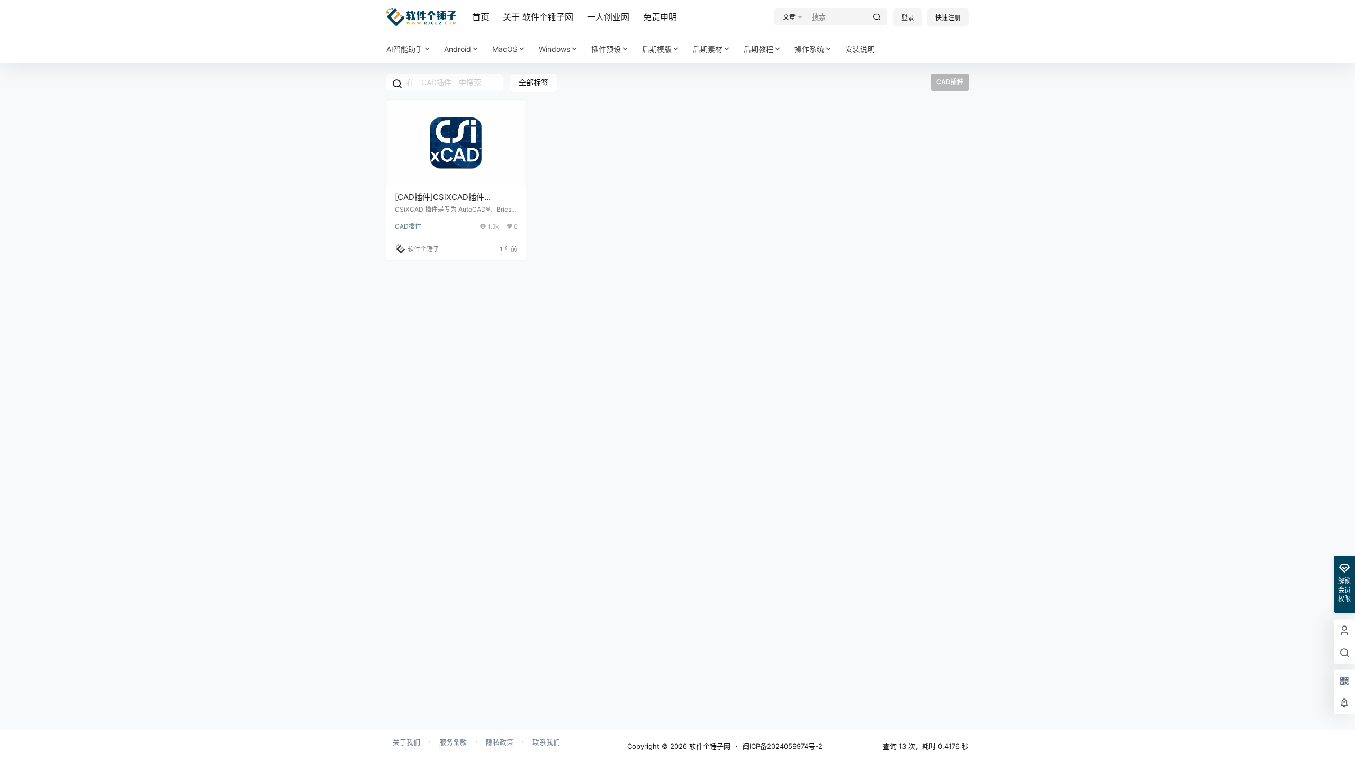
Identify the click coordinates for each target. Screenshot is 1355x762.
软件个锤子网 (708, 746)
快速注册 (948, 18)
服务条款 (453, 742)
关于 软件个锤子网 (538, 17)
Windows (554, 48)
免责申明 (660, 17)
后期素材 (707, 48)
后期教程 (758, 48)
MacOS (505, 48)
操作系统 (809, 48)
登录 (907, 18)
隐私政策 (499, 742)
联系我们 (546, 742)
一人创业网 (608, 17)
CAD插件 (408, 226)
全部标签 (533, 82)
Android (457, 48)
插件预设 (606, 48)
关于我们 (406, 742)
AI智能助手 (404, 48)
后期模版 (657, 48)
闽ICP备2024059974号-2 (783, 746)
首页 (480, 17)
